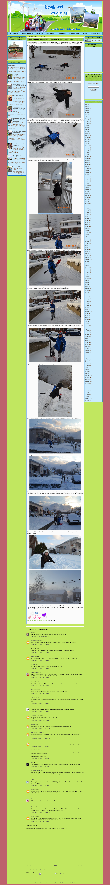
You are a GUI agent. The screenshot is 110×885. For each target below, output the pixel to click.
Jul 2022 (87, 131)
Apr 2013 (87, 313)
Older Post (81, 866)
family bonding (36, 622)
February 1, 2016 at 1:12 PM (40, 652)
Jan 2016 (87, 249)
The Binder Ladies (35, 707)
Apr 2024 (87, 121)
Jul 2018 (87, 191)
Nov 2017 (87, 207)
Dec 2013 (87, 298)
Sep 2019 (87, 170)
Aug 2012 (87, 329)
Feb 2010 (87, 387)
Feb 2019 (87, 178)
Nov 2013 (87, 300)
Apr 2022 (87, 137)
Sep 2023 (87, 125)
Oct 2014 (87, 278)
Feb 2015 (87, 271)
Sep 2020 (87, 150)
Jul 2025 (87, 112)
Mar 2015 (87, 269)
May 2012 (87, 334)
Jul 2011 (87, 354)
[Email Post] (54, 620)
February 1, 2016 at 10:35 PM (40, 728)
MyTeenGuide (34, 689)
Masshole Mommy (35, 640)
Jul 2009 (87, 400)
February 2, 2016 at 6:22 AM (40, 776)
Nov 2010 (87, 369)
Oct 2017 (87, 209)
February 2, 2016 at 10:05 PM (40, 812)
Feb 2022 (87, 141)
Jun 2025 (87, 114)
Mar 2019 (87, 176)
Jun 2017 (87, 216)
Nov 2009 (87, 392)
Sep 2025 (87, 108)
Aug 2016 (87, 236)
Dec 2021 (87, 143)
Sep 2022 (87, 129)
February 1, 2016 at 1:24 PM (40, 660)
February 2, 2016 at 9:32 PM (40, 803)
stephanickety (34, 798)
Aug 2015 (87, 259)
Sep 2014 (87, 280)
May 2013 (87, 311)
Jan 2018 (87, 203)
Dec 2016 (87, 228)
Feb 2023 (87, 127)
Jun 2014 (87, 286)
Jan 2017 (87, 226)
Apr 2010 (87, 383)
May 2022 (87, 135)
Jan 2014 (87, 296)
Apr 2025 (87, 118)
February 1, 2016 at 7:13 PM (40, 694)
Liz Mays (33, 664)
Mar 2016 (87, 245)
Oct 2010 (87, 371)
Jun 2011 (87, 356)
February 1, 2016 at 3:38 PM (40, 668)
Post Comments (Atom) (39, 869)
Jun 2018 (87, 193)
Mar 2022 (87, 139)
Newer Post (29, 866)
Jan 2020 (87, 164)
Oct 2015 (87, 255)
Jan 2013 (87, 319)
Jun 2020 (87, 154)
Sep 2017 (87, 210)
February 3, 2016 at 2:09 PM (40, 821)
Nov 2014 (87, 276)
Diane (32, 632)
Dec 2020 (87, 149)
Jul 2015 (87, 261)
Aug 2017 (87, 212)
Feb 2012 (87, 340)
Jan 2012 (87, 342)
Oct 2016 (87, 232)
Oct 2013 (87, 301)
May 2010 (87, 381)
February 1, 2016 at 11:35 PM (40, 738)
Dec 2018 (87, 181)
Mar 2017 (87, 222)
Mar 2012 (87, 338)
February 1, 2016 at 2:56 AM (40, 644)
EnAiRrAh (72, 882)
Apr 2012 (87, 336)
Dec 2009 (87, 391)
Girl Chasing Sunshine (36, 732)
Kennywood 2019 (16, 166)
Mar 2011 (87, 361)
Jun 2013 (87, 309)
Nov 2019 (87, 166)
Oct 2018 (87, 185)
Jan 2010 (87, 389)
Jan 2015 (87, 272)
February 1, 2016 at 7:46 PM (40, 711)
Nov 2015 (87, 253)
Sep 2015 (87, 257)
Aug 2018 (87, 189)
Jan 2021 (87, 147)
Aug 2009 (87, 398)
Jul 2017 (87, 214)
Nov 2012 (87, 323)
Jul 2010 (87, 377)
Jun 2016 (87, 240)
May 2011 (87, 358)
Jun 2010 (87, 379)
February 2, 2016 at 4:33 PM (40, 795)
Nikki (32, 762)
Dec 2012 (87, 321)
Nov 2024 (87, 120)
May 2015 (87, 265)
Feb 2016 (87, 247)
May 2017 (87, 218)
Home (55, 865)
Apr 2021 (87, 145)
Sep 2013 (87, 303)
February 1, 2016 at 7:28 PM (40, 703)
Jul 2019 (87, 174)
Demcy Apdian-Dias (59, 882)
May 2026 (87, 104)
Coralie (32, 806)
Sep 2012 (87, 327)
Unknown (33, 724)
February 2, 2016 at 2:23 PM (40, 785)
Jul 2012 (87, 331)
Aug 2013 (87, 305)
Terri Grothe (34, 656)
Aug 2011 (87, 352)
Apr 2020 (87, 158)
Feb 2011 (87, 363)
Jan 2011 (87, 365)
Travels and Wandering (40, 882)
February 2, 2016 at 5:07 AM (40, 766)
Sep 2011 (87, 350)
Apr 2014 (87, 290)
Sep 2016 (87, 234)
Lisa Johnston (34, 672)
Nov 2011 (87, 346)
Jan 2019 (87, 180)
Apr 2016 (87, 243)
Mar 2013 (87, 315)
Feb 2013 (87, 317)
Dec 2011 (87, 344)
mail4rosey (33, 779)
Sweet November (11, 65)
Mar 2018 (87, 199)
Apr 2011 (87, 360)
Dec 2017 (87, 205)
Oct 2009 (87, 394)
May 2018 (87, 195)
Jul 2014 (87, 284)
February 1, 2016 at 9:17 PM (40, 720)
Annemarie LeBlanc (36, 770)
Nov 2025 (87, 106)
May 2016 (87, 241)
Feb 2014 (87, 294)
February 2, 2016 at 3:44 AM (40, 758)
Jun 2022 (87, 133)
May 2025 (87, 116)
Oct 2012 (87, 325)
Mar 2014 (87, 292)
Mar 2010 (87, 385)
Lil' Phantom (15, 74)
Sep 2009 (87, 396)
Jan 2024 (87, 123)
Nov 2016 (87, 230)
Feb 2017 (87, 224)
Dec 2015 (87, 251)
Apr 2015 (87, 267)
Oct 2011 (87, 348)
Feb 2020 (87, 162)
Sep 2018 (87, 187)
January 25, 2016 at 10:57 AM (40, 636)
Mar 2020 (87, 160)
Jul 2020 (87, 152)
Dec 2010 (87, 367)
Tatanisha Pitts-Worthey (37, 750)
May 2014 (87, 288)
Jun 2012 (87, 332)
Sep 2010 (87, 373)
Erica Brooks (34, 697)
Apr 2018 (87, 197)
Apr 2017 (87, 220)
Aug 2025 (87, 110)
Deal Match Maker (35, 715)
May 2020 (87, 156)
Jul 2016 (87, 238)
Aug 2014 (87, 282)
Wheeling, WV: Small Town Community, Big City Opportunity (18, 120)
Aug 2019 (87, 172)
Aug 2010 (87, 375)
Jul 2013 (87, 307)
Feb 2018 (87, 201)
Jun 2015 (87, 263)
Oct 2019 (87, 168)
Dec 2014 (87, 274)
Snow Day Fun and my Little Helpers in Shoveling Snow (50, 40)
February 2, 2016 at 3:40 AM (40, 746)
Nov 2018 (87, 183)
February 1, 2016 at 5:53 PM (40, 677)
